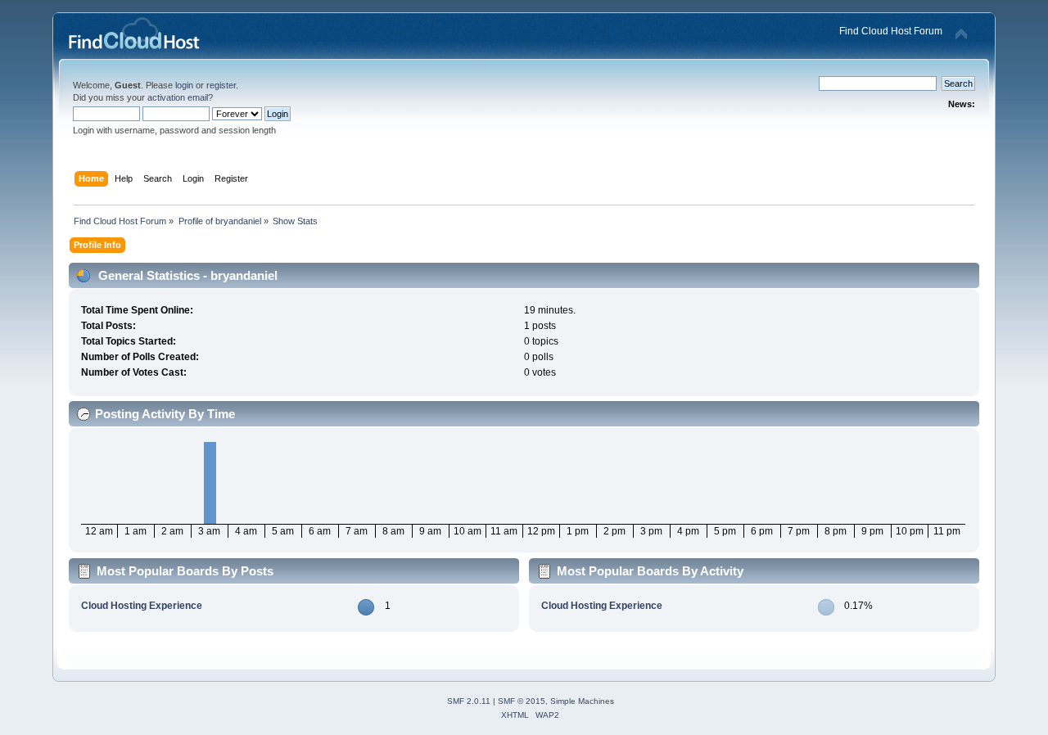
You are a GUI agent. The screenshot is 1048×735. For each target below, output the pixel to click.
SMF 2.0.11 (468, 701)
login (184, 85)
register (221, 85)
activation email (177, 97)
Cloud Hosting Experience (141, 605)
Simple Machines (582, 701)
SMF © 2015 (521, 701)
